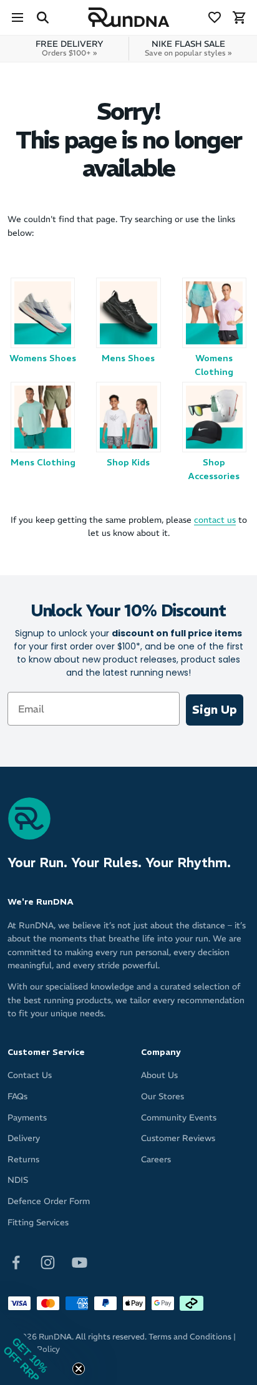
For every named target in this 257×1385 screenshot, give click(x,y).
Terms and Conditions (189, 1336)
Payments (27, 1117)
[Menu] (17, 17)
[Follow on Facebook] (15, 1261)
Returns (23, 1159)
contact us (215, 520)
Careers (156, 1159)
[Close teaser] (78, 1369)
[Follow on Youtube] (79, 1261)
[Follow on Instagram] (47, 1261)
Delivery (23, 1138)
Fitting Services (38, 1222)
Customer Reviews (178, 1138)
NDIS (17, 1180)
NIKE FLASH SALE (188, 48)
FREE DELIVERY (70, 48)
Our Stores (162, 1096)
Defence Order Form (48, 1201)
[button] (37, 1347)
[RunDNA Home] (129, 17)
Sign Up (214, 709)
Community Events (178, 1117)
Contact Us (29, 1075)
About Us (159, 1075)
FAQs (17, 1096)
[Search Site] (42, 17)
